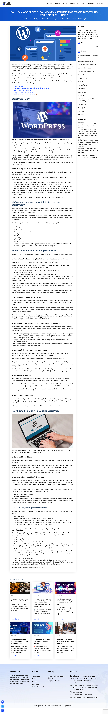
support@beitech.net (79, 697)
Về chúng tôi (36, 676)
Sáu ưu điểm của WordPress (22, 90)
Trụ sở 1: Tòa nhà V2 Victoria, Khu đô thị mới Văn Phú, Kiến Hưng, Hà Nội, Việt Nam (85, 681)
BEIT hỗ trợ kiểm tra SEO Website (88, 55)
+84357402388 (87, 695)
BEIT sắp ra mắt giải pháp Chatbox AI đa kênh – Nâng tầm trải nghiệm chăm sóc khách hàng (88, 142)
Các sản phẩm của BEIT (85, 71)
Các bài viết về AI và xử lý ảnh (87, 64)
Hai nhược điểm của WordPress (23, 92)
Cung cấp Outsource (54, 681)
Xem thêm (14, 619)
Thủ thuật (80, 104)
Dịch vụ (80, 75)
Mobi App (80, 92)
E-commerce (81, 78)
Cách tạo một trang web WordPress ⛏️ (25, 94)
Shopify (80, 95)
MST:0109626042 (78, 692)
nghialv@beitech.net (92, 697)
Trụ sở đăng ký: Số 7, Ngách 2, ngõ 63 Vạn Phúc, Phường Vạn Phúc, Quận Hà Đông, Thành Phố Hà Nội (85, 687)
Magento (80, 88)
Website (80, 114)
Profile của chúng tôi (38, 687)
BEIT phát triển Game (84, 61)
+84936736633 (77, 695)
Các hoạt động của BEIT (85, 68)
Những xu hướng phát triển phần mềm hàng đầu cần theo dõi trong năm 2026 (19, 641)
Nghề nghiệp (36, 684)
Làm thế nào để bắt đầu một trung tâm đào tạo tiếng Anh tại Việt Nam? (65, 641)
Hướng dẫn (81, 85)
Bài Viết (34, 681)
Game (79, 82)
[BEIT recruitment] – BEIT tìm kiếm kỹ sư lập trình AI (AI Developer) (42, 641)
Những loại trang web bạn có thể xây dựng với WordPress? (31, 88)
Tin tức (80, 108)
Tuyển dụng (81, 111)
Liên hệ (34, 679)
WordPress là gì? (19, 86)
